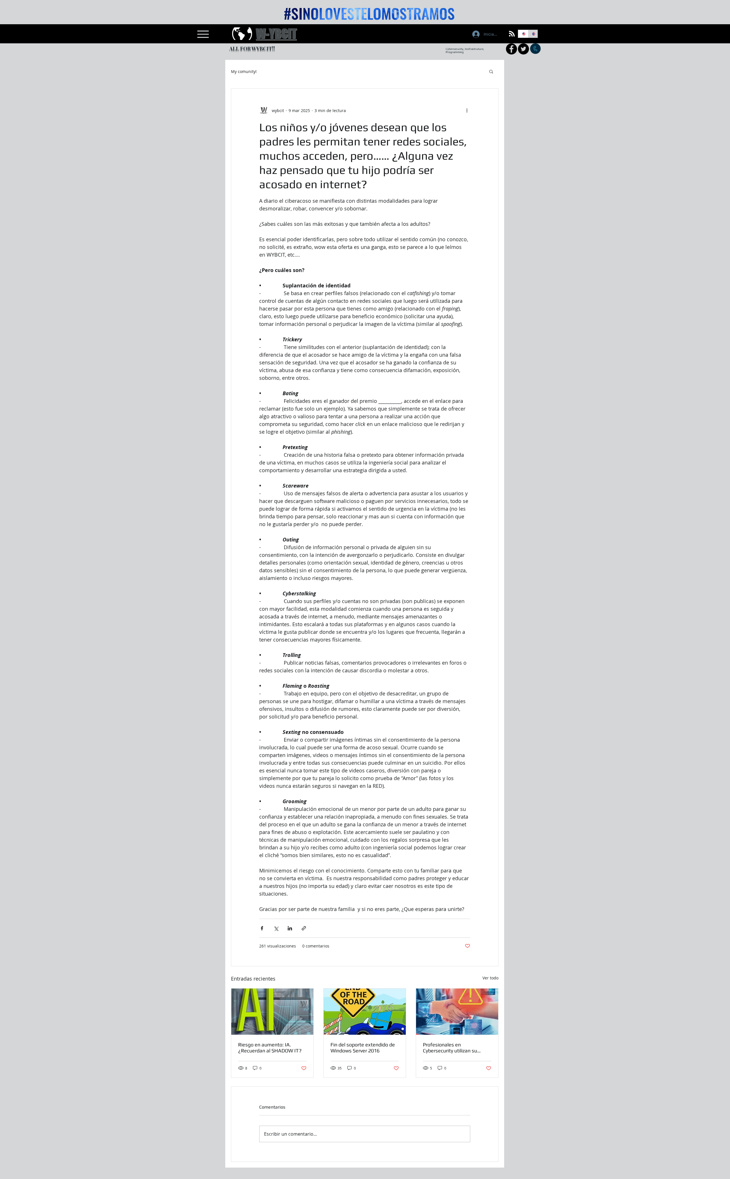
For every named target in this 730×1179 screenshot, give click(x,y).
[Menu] (203, 34)
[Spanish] (533, 34)
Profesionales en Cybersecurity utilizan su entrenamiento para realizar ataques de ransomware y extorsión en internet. (457, 1048)
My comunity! (244, 71)
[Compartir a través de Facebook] (262, 928)
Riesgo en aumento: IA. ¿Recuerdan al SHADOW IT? (270, 1048)
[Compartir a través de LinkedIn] (290, 928)
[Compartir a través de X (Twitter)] (276, 928)
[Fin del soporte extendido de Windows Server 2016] (365, 1012)
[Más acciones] (466, 110)
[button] (491, 71)
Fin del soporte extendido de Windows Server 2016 (362, 1048)
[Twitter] (523, 48)
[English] (523, 34)
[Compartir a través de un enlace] (304, 928)
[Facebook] (511, 48)
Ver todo (490, 978)
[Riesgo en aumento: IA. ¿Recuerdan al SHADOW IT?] (272, 1012)
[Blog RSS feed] (512, 34)
